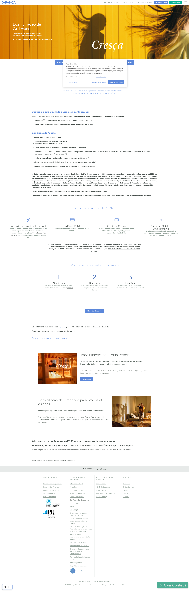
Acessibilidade (75, 503)
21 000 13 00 (89, 469)
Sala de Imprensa (49, 493)
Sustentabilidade (49, 497)
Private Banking (129, 2)
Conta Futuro (90, 417)
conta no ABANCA (96, 371)
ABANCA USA (101, 490)
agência (70, 288)
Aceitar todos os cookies (116, 82)
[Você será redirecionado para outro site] (53, 506)
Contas (125, 493)
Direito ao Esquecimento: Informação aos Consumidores (79, 551)
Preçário (73, 506)
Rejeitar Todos (73, 82)
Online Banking (128, 487)
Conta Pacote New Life (49, 141)
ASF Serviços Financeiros (105, 493)
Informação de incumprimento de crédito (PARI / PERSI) (80, 537)
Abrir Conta (175, 2)
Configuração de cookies (79, 500)
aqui (97, 327)
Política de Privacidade (78, 493)
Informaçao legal (76, 484)
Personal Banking (145, 2)
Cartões (126, 497)
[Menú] (186, 2)
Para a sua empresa (111, 2)
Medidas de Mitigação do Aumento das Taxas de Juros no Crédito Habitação (81, 529)
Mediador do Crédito (78, 542)
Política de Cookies (101, 77)
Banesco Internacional (51, 490)
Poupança (126, 484)
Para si (9, 2)
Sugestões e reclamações (79, 566)
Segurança (74, 510)
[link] (5, 587)
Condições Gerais (76, 490)
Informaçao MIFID (77, 563)
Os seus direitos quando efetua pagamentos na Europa (79, 521)
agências (62, 327)
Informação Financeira (52, 487)
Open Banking (101, 497)
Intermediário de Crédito (79, 546)
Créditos (126, 490)
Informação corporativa (52, 484)
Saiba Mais (86, 379)
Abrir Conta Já (92, 311)
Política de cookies (77, 497)
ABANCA (74, 445)
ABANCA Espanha (103, 487)
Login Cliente (160, 2)
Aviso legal (74, 487)
